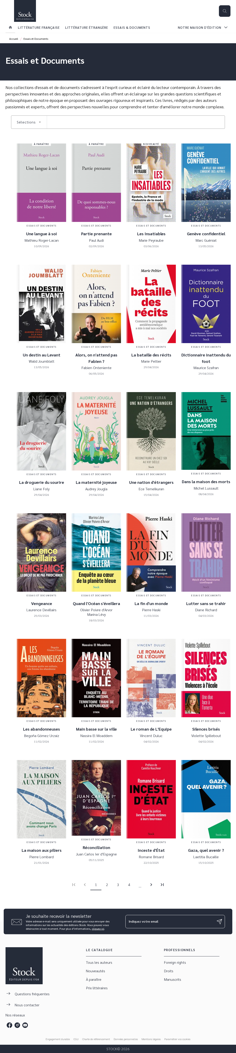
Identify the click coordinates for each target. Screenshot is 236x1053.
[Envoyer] (219, 921)
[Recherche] (224, 11)
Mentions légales (151, 1039)
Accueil (13, 38)
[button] (29, 122)
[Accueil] (25, 11)
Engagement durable (58, 1039)
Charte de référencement (96, 1039)
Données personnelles (126, 1039)
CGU (76, 1039)
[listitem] (9, 1025)
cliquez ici (98, 928)
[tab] (10, 27)
